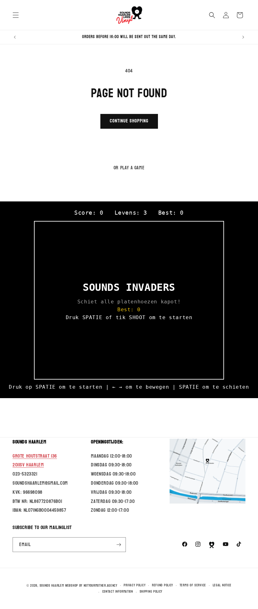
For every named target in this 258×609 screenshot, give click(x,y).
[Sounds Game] (212, 545)
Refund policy (162, 585)
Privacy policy (134, 585)
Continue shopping (129, 121)
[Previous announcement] (15, 37)
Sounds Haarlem (52, 586)
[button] (16, 15)
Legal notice (222, 585)
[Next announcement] (243, 37)
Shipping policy (151, 592)
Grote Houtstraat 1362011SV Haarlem (35, 460)
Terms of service (193, 585)
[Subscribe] (119, 544)
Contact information (117, 592)
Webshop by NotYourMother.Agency (91, 586)
